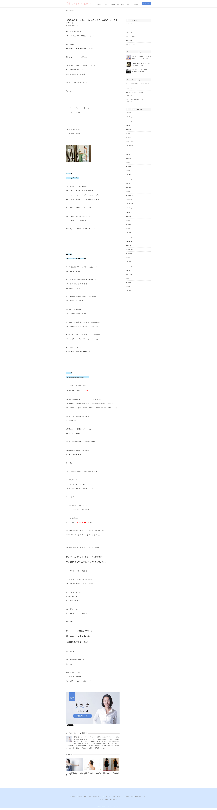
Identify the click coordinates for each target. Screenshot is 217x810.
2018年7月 (129, 262)
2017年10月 (130, 274)
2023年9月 (129, 208)
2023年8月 (129, 212)
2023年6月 (129, 216)
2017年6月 (129, 286)
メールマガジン (104, 799)
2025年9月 (129, 154)
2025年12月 (130, 141)
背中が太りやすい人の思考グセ (135, 99)
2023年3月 (129, 228)
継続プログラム (117, 796)
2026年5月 (129, 121)
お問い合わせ (113, 799)
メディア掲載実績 (131, 36)
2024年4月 (129, 179)
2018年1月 (129, 270)
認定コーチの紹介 (136, 796)
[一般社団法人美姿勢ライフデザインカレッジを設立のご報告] (128, 62)
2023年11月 (130, 199)
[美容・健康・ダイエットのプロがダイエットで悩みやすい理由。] (128, 69)
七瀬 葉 (69, 25)
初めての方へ (87, 796)
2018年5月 (129, 266)
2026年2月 (129, 133)
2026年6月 (129, 117)
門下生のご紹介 (131, 44)
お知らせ (129, 23)
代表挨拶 (73, 796)
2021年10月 (130, 253)
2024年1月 (129, 191)
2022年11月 (130, 245)
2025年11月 (130, 146)
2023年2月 (129, 232)
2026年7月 (129, 112)
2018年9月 (129, 257)
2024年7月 (129, 175)
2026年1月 (129, 137)
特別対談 (79, 796)
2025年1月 (129, 166)
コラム (129, 28)
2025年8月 (129, 158)
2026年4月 (129, 125)
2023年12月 (130, 195)
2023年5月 (129, 220)
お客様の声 (126, 796)
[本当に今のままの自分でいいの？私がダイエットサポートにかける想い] (128, 56)
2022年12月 (130, 241)
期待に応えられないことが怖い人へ (136, 92)
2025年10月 (130, 150)
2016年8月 (129, 291)
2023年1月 (129, 237)
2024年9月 (129, 170)
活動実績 (129, 40)
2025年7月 (129, 162)
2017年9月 (129, 278)
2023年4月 (129, 224)
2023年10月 (130, 204)
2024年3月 (129, 183)
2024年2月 (129, 187)
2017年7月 (129, 282)
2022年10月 (130, 249)
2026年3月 (129, 129)
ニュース (129, 32)
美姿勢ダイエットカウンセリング (102, 796)
